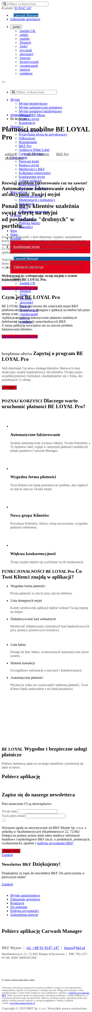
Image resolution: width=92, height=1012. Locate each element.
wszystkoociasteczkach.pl (22, 1003)
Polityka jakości (29, 223)
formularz (9, 387)
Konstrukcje (27, 123)
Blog (13, 231)
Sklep (14, 234)
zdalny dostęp (14, 158)
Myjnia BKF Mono (32, 115)
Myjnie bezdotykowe (33, 103)
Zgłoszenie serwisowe (25, 19)
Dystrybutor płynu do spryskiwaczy (43, 134)
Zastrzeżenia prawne (24, 914)
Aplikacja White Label (34, 150)
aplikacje (11, 154)
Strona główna (20, 115)
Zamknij (7, 855)
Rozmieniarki (28, 142)
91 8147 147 (22, 8)
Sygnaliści (26, 227)
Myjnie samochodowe (25, 895)
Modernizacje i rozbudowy (37, 200)
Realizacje (17, 903)
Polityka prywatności (24, 911)
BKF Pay (25, 146)
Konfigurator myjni (32, 177)
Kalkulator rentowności (34, 173)
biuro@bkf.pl (74, 948)
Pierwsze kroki (29, 161)
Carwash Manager (25, 15)
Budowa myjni (29, 165)
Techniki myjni (29, 119)
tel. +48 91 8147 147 (43, 948)
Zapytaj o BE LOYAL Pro (20, 288)
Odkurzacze (27, 138)
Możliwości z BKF (32, 169)
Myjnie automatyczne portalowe (40, 107)
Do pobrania (18, 907)
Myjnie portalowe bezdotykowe (40, 111)
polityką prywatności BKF (55, 843)
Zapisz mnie (11, 850)
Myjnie (15, 99)
